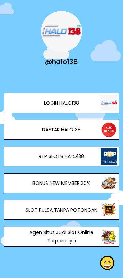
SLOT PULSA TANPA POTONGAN (61, 209)
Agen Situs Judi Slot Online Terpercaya (61, 236)
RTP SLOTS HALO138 (61, 156)
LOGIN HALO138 (61, 103)
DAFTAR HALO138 (61, 129)
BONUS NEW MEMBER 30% (61, 183)
